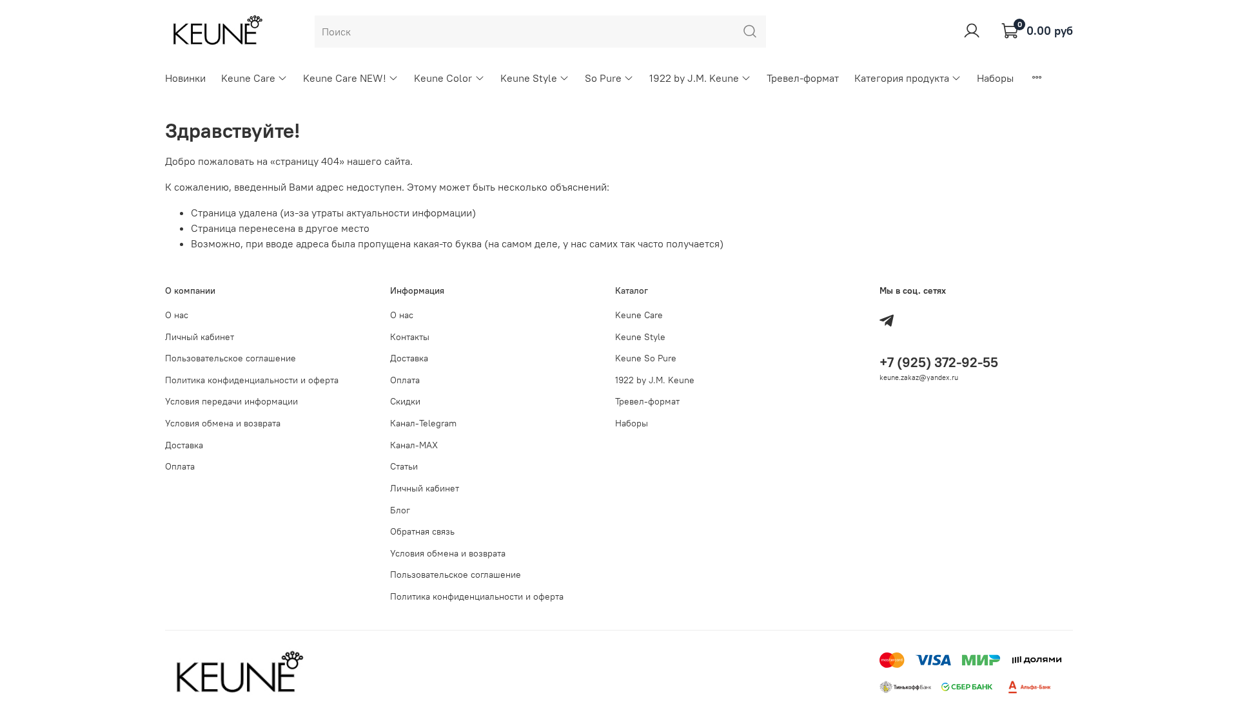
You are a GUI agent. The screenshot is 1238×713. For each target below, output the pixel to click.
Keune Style (528, 77)
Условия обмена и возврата (222, 423)
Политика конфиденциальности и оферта (252, 380)
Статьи (404, 466)
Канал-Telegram (423, 423)
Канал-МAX (414, 445)
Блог (400, 510)
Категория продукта (901, 77)
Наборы (995, 77)
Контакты (409, 337)
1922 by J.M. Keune (694, 77)
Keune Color (443, 77)
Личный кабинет (199, 337)
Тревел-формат (803, 77)
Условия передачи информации (231, 401)
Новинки (185, 77)
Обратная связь (422, 531)
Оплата (180, 466)
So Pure (603, 77)
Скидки (405, 401)
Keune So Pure (645, 358)
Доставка (184, 445)
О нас (176, 315)
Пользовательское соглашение (230, 358)
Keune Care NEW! (344, 77)
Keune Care (248, 77)
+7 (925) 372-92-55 (938, 362)
